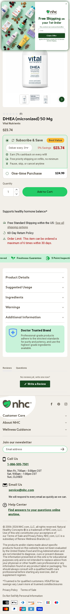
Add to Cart (45, 192)
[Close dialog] (66, 3)
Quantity (7, 183)
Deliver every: (16, 147)
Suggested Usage (19, 287)
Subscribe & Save (29, 140)
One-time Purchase (26, 173)
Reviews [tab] (7, 368)
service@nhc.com (21, 490)
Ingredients (14, 297)
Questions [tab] (21, 368)
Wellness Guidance (17, 430)
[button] (12, 114)
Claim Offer (52, 35)
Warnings (13, 307)
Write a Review (38, 385)
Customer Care (14, 416)
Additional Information (23, 317)
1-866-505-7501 (18, 464)
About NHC (11, 423)
